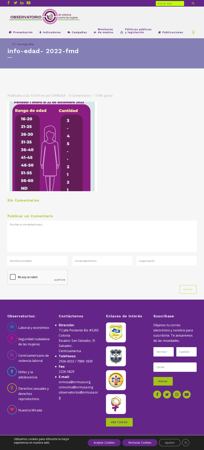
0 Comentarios (80, 95)
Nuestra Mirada (30, 410)
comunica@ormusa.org (76, 387)
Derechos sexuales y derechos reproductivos (33, 393)
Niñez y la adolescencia (27, 374)
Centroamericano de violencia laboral (33, 358)
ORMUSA (58, 95)
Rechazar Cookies (139, 442)
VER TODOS (119, 422)
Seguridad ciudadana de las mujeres (33, 341)
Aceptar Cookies (104, 442)
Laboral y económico (33, 327)
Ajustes (170, 442)
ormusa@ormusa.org (75, 382)
